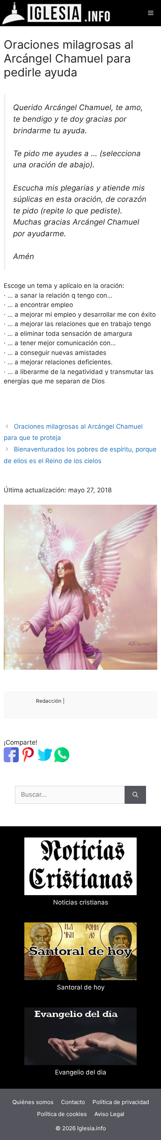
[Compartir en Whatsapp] (61, 760)
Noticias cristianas (80, 902)
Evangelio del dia (80, 1072)
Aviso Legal (109, 1114)
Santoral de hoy (80, 987)
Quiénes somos (33, 1102)
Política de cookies (62, 1114)
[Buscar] (135, 795)
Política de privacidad (120, 1102)
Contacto (73, 1102)
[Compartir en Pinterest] (28, 760)
